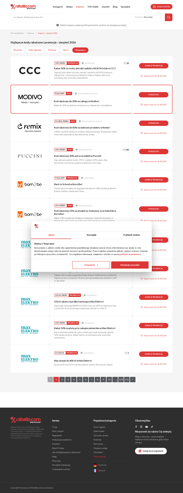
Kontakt (56, 443)
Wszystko (18, 50)
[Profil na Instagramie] (141, 426)
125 (127, 379)
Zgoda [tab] (51, 235)
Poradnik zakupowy (61, 465)
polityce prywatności (130, 254)
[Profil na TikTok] (152, 427)
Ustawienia (89, 265)
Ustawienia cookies (61, 469)
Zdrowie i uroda (101, 435)
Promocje (52, 50)
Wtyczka (56, 460)
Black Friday (58, 448)
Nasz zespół (58, 431)
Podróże (97, 439)
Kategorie (58, 6)
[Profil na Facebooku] (136, 426)
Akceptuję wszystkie (129, 265)
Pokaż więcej (100, 456)
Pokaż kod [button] (153, 95)
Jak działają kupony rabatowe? (66, 452)
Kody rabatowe (35, 50)
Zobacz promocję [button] (154, 66)
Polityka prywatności (62, 439)
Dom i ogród (99, 427)
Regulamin (57, 435)
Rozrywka (98, 443)
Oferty (66, 50)
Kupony (80, 6)
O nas (54, 427)
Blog (115, 6)
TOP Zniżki (92, 6)
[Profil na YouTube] (146, 427)
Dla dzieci (98, 452)
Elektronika (99, 431)
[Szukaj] (168, 17)
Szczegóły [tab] (91, 235)
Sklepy (69, 6)
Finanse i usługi (100, 448)
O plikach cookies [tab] (131, 235)
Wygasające (80, 50)
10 (109, 379)
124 (121, 379)
